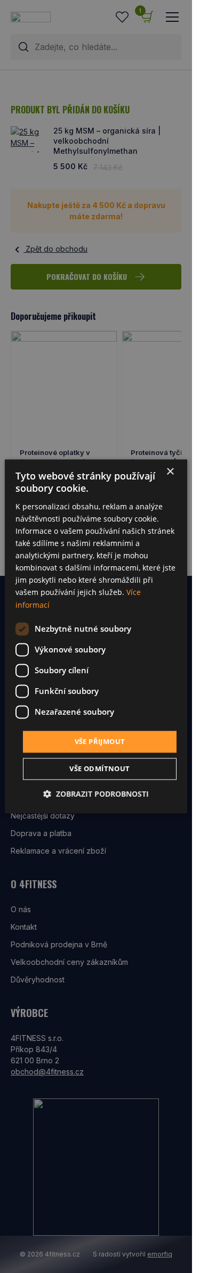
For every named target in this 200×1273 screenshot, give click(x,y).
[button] (96, 794)
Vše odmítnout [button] (99, 769)
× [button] (170, 472)
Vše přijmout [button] (100, 741)
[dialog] (96, 636)
